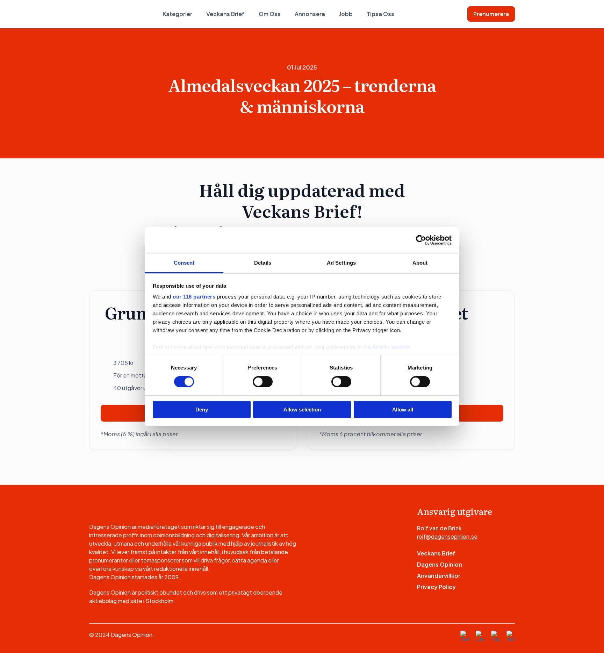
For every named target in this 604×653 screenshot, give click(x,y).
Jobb (346, 13)
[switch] (263, 381)
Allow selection (302, 409)
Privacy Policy (436, 586)
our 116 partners (194, 297)
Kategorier (177, 13)
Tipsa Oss (380, 13)
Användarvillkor (438, 575)
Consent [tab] (184, 263)
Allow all (402, 409)
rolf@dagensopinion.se (447, 536)
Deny (201, 409)
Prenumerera (491, 13)
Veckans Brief (225, 13)
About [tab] (420, 263)
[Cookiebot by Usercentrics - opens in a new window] (421, 240)
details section (391, 347)
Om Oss (270, 13)
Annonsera (310, 13)
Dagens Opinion (439, 564)
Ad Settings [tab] (341, 263)
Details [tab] (262, 263)
